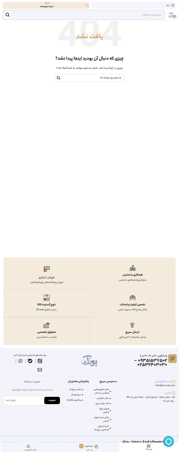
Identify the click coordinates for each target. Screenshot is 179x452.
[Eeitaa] (39, 361)
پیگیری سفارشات (73, 400)
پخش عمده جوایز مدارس (101, 419)
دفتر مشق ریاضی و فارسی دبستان (101, 391)
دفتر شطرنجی (103, 398)
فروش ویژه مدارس (104, 410)
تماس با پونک (75, 389)
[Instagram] (20, 361)
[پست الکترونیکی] (173, 382)
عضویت (52, 400)
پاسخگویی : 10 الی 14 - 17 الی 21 (153, 356)
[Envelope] (39, 369)
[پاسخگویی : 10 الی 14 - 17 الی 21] (172, 358)
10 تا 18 (47, 3)
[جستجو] (59, 78)
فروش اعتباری (46, 277)
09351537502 (46, 7)
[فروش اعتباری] (47, 269)
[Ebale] (30, 361)
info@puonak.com (165, 386)
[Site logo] (172, 15)
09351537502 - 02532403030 (150, 363)
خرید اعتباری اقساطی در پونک (101, 428)
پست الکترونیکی (162, 381)
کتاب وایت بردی (102, 403)
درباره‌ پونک (76, 395)
